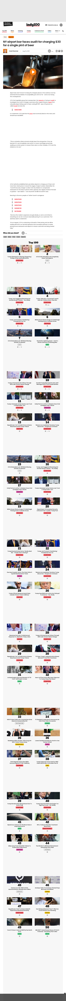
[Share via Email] (62, 51)
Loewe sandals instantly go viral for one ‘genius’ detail (47, 741)
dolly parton (47, 407)
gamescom (19, 891)
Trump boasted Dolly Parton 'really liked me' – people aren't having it (19, 551)
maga (47, 765)
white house (47, 323)
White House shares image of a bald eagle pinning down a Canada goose (47, 320)
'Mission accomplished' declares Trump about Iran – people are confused (47, 425)
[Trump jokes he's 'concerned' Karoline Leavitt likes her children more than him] (47, 290)
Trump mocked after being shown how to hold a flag (19, 804)
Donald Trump (19, 260)
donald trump (47, 302)
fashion (47, 744)
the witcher (47, 849)
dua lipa (19, 576)
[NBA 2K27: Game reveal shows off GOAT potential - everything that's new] (47, 921)
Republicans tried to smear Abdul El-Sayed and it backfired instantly (20, 909)
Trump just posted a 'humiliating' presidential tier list (20, 320)
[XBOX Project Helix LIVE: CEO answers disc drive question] (19, 711)
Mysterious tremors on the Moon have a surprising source (19, 825)
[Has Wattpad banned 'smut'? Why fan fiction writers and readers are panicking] (47, 900)
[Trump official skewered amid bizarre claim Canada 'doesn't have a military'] (19, 585)
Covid (15, 106)
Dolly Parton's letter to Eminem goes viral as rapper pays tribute (47, 404)
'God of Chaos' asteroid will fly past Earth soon (19, 930)
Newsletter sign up (53, 25)
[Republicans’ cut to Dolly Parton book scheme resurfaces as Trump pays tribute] (19, 416)
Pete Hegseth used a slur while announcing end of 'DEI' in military (19, 762)
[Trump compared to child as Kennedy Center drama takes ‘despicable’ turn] (19, 395)
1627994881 (17, 211)
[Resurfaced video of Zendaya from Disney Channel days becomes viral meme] (47, 879)
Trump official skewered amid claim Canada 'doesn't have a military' (19, 594)
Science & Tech (39, 31)
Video (49, 31)
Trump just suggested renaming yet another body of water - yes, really (19, 299)
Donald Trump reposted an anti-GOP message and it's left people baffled (47, 383)
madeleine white (19, 744)
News (12, 31)
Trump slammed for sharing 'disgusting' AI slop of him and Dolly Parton (19, 257)
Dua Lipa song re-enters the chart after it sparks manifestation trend (19, 573)
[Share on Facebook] (57, 51)
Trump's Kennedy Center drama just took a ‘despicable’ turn (19, 404)
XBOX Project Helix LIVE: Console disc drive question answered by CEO (19, 720)
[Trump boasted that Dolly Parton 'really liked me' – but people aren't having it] (19, 542)
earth (47, 344)
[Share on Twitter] (59, 51)
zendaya (47, 891)
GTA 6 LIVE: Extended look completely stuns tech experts (47, 257)
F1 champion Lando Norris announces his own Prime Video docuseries (47, 720)
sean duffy (19, 597)
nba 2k (47, 933)
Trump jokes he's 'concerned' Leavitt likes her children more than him (47, 299)
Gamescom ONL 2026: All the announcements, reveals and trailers (19, 888)
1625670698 (17, 110)
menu (50, 102)
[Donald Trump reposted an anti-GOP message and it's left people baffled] (47, 374)
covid (18, 237)
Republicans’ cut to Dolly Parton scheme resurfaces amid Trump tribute (19, 425)
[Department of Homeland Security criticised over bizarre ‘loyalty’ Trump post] (47, 501)
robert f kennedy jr (47, 828)
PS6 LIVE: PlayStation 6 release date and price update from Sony (19, 972)
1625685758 (17, 208)
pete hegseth (20, 765)
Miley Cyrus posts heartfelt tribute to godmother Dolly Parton (19, 846)
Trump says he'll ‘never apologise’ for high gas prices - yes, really (47, 804)
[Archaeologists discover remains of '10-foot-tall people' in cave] (19, 669)
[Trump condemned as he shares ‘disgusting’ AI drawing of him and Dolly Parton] (19, 248)
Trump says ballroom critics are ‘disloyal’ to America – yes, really (47, 594)
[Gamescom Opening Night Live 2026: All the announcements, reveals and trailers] (19, 879)
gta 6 (47, 260)
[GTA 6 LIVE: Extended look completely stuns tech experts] (47, 248)
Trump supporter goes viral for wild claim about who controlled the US (47, 762)
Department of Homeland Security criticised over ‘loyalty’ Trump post (47, 510)
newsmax (19, 639)
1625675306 (17, 199)
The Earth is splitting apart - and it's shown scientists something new (47, 341)
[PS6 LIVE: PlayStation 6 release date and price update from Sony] (19, 963)
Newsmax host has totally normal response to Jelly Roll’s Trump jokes (19, 636)
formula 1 (47, 723)
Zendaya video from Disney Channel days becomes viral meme (47, 888)
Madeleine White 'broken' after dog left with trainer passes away (19, 741)
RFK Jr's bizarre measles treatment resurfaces (47, 825)
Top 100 (4, 31)
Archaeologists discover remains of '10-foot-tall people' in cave (19, 678)
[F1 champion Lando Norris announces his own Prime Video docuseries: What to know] (47, 711)
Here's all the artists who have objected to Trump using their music (47, 678)
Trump (29, 31)
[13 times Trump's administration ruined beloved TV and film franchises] (47, 648)
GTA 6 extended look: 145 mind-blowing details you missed (19, 341)
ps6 (19, 975)
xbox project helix (19, 723)
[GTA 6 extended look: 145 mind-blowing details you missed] (19, 332)
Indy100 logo (33, 25)
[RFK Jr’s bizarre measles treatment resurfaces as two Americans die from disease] (47, 816)
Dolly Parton (19, 428)
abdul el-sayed (19, 912)
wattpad (47, 912)
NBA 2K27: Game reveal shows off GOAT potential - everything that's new (47, 930)
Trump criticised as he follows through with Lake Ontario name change (19, 383)
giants (19, 681)
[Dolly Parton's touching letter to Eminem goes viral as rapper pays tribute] (47, 395)
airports (11, 37)
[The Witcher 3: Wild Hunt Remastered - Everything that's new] (47, 837)
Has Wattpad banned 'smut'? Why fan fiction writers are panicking (47, 909)
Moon (19, 828)
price (31, 113)
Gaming (20, 31)
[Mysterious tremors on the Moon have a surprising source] (19, 816)
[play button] (33, 72)
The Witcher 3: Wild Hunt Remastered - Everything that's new (47, 846)
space (19, 933)
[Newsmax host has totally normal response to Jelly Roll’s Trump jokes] (19, 627)
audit (52, 100)
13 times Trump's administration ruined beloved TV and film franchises (47, 657)
